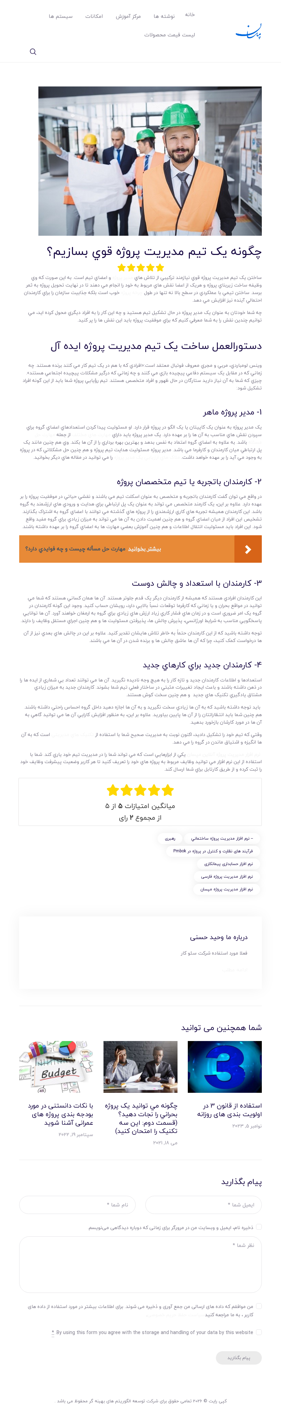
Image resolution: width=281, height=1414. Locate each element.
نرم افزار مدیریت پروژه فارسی (227, 876)
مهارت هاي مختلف (91, 434)
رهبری (170, 838)
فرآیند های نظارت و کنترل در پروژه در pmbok (213, 851)
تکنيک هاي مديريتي (72, 734)
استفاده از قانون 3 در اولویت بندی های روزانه (229, 1109)
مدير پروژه (122, 277)
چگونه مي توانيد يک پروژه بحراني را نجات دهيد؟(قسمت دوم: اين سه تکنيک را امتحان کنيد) (141, 1118)
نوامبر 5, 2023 (247, 1126)
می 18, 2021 (165, 1142)
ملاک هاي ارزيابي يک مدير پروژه (147, 457)
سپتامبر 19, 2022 (76, 1134)
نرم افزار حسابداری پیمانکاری (228, 863)
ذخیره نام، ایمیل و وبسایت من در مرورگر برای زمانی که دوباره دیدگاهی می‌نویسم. (170, 1228)
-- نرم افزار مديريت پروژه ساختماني (222, 838)
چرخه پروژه (132, 292)
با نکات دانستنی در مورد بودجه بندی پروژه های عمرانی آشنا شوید (60, 1114)
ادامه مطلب (234, 970)
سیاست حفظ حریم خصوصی (176, 1314)
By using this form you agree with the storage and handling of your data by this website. (152, 1333)
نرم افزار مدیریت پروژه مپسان (226, 889)
